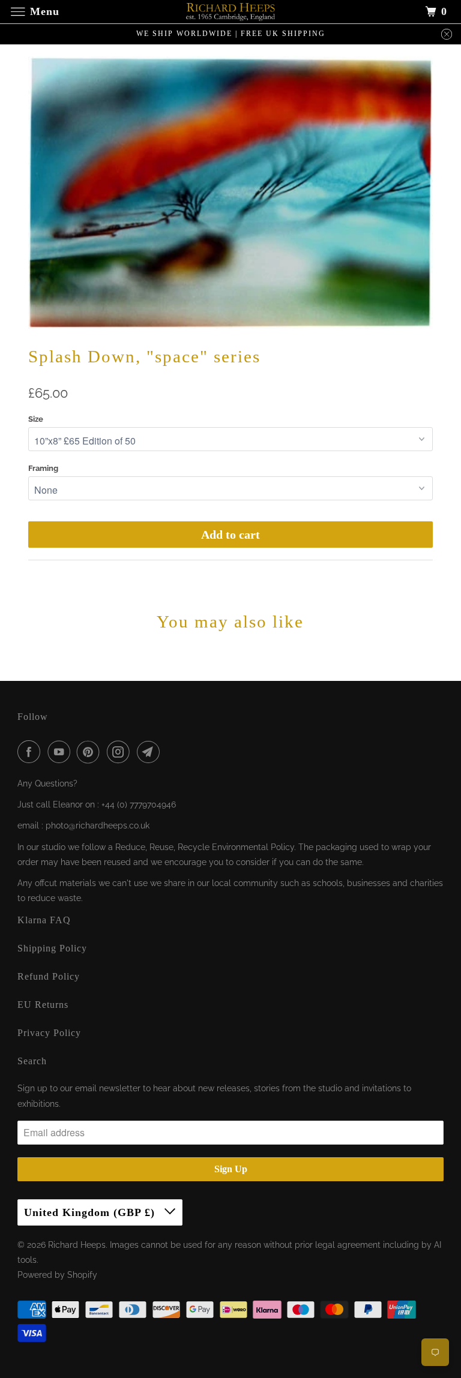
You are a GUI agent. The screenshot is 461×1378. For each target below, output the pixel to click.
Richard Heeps (77, 1245)
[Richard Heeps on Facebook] (31, 751)
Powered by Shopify (57, 1275)
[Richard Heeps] (230, 11)
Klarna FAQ (44, 920)
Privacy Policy (49, 1033)
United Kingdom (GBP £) (91, 1212)
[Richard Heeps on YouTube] (61, 751)
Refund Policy (48, 976)
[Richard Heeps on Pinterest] (90, 751)
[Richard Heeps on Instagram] (120, 751)
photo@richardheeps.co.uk (97, 825)
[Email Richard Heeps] (150, 751)
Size (35, 419)
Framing (43, 468)
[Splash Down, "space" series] (230, 192)
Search (32, 1061)
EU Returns (42, 1004)
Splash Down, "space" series (144, 356)
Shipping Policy (52, 948)
